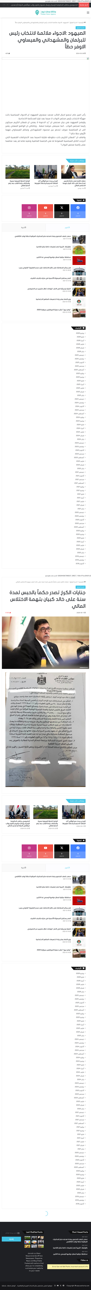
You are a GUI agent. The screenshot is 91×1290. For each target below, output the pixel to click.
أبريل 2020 (80, 542)
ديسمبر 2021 (79, 472)
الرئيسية (81, 22)
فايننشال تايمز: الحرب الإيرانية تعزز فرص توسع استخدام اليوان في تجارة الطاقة (48, 5)
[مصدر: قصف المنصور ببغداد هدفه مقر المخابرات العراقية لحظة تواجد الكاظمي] (79, 239)
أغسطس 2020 (79, 527)
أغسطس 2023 (79, 457)
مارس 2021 (80, 501)
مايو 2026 (80, 337)
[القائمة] (88, 13)
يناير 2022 (80, 468)
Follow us (84, 1260)
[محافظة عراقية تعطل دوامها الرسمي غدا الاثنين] (79, 260)
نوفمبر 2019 (79, 560)
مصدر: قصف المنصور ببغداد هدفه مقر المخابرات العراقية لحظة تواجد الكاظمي (43, 236)
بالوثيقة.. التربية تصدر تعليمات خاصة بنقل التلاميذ (53, 247)
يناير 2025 (80, 395)
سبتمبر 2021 (79, 479)
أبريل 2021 (80, 498)
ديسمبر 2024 (79, 399)
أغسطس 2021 (79, 483)
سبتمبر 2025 (79, 366)
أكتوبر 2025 (79, 362)
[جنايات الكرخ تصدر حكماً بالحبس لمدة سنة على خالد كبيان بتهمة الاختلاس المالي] (73, 172)
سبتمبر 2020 (79, 523)
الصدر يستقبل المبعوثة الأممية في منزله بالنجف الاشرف (50, 278)
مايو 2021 (80, 494)
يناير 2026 (80, 351)
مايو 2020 (80, 538)
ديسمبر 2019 (79, 556)
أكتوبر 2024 (79, 406)
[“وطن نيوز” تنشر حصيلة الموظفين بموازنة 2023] (79, 313)
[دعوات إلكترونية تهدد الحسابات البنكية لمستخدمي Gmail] (27, 1242)
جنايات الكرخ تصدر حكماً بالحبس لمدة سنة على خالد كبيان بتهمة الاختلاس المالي (74, 183)
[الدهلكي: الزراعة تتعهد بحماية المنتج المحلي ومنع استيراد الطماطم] (41, 1246)
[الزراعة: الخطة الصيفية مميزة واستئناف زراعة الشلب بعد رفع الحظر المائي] (17, 172)
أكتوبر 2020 (79, 520)
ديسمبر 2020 (79, 512)
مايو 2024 (80, 425)
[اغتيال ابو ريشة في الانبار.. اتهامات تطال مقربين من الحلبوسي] (79, 292)
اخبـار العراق (73, 22)
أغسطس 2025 (79, 370)
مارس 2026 (80, 344)
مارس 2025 (80, 388)
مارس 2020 (80, 545)
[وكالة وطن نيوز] (45, 12)
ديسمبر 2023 (79, 443)
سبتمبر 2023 (79, 454)
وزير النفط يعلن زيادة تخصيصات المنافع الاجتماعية (53, 299)
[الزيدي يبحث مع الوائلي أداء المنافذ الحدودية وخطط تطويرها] (45, 172)
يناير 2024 (80, 439)
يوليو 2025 (80, 373)
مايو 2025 (80, 381)
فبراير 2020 (80, 549)
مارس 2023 (80, 461)
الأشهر (67, 227)
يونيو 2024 (80, 421)
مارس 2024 (80, 432)
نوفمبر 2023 (79, 446)
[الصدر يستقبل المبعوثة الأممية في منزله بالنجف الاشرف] (79, 281)
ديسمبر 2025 (79, 355)
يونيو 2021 (80, 490)
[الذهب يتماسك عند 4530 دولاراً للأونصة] (27, 1246)
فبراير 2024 (80, 435)
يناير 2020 (80, 553)
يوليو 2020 (80, 531)
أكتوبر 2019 (80, 563)
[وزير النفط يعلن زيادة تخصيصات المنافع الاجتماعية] (79, 302)
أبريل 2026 (80, 340)
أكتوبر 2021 (80, 476)
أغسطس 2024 (79, 414)
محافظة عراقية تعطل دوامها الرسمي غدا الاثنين (53, 257)
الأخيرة (23, 227)
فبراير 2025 (80, 392)
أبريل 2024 (80, 428)
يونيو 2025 (80, 377)
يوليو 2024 (80, 417)
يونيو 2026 (80, 333)
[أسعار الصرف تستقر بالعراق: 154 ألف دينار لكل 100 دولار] (34, 1246)
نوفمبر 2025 (79, 359)
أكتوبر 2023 (79, 450)
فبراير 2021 (80, 505)
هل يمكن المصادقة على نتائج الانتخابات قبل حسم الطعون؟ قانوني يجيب (45, 268)
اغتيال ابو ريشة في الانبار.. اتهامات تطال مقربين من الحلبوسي (49, 289)
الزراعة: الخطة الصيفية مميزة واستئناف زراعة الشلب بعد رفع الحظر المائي (19, 183)
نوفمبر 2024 (79, 403)
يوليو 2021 (80, 487)
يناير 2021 (81, 509)
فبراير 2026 (80, 348)
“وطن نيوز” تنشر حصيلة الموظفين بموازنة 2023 (54, 310)
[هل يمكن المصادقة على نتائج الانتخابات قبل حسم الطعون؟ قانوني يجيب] (79, 271)
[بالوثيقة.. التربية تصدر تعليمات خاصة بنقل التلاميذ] (79, 250)
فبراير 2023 (80, 465)
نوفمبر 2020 (79, 516)
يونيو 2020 (80, 534)
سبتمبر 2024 (79, 410)
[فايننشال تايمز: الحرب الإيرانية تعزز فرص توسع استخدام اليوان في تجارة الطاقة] (34, 1242)
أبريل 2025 (80, 384)
